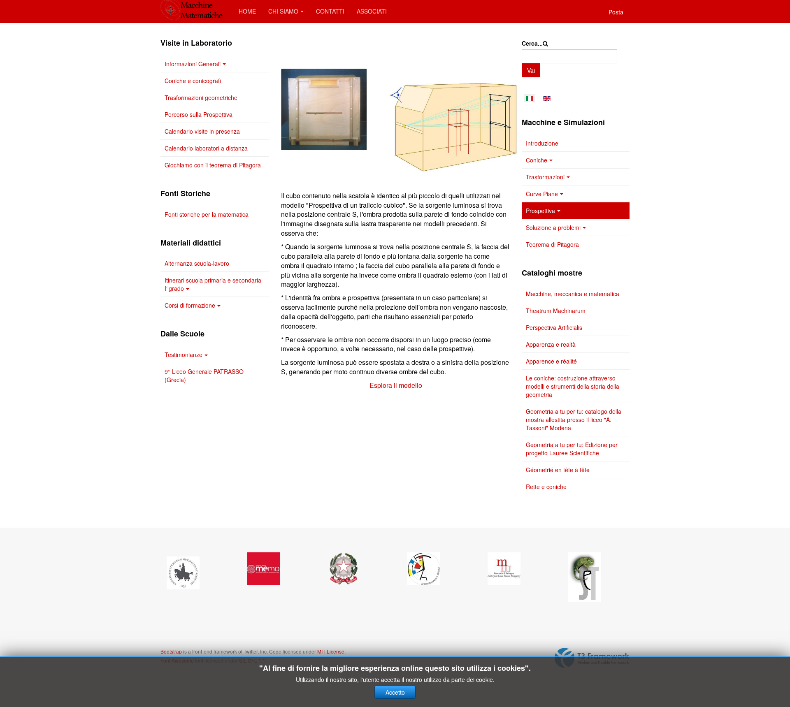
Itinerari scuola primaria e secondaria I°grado (213, 284)
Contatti (330, 11)
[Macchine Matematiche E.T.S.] (193, 10)
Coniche (536, 160)
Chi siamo (283, 11)
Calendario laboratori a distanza (206, 148)
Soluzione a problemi (553, 227)
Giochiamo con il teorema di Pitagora (213, 165)
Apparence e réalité (551, 361)
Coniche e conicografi (193, 80)
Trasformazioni (545, 177)
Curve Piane (542, 194)
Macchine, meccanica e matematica (572, 294)
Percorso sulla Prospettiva (198, 114)
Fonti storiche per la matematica (207, 214)
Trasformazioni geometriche (201, 97)
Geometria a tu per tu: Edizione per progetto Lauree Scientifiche (572, 448)
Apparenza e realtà (551, 344)
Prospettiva (540, 210)
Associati (372, 11)
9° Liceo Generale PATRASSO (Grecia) (204, 375)
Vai (531, 70)
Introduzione (542, 143)
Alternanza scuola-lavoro (197, 263)
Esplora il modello (395, 385)
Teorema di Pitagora (552, 244)
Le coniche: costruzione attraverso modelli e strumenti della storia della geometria (572, 386)
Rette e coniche (546, 486)
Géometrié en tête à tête (558, 470)
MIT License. (331, 651)
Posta (616, 12)
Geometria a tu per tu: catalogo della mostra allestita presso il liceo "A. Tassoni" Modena (573, 419)
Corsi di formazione (190, 305)
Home (247, 11)
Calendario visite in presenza (202, 131)
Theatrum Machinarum (556, 310)
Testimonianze (183, 354)
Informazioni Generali (193, 64)
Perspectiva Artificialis (554, 327)
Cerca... (532, 43)
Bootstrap (171, 651)
